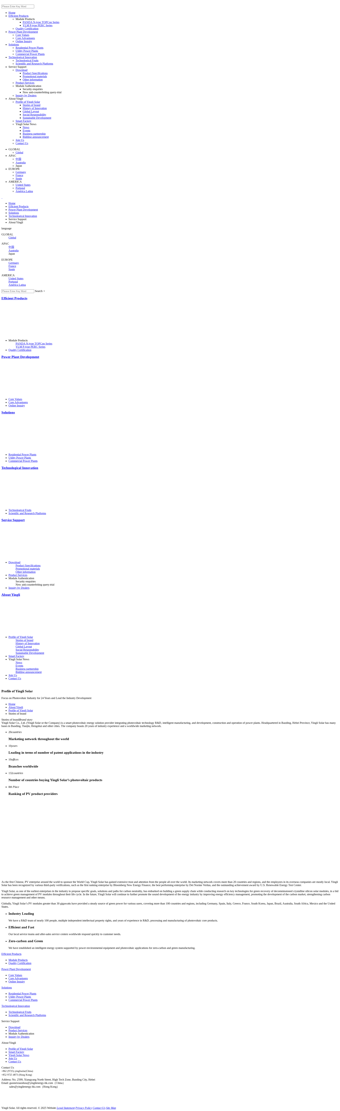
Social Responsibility (34, 114)
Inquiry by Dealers (26, 95)
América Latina (17, 284)
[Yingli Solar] (1, 197)
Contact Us (22, 143)
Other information (33, 79)
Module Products (18, 959)
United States (15, 278)
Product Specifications (35, 73)
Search (38, 291)
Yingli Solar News (18, 1055)
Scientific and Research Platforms (34, 63)
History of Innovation (35, 108)
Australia (13, 250)
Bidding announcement (36, 136)
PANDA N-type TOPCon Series (41, 22)
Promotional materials (35, 76)
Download (21, 69)
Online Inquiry (24, 41)
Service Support (13, 520)
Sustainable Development (37, 117)
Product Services (25, 82)
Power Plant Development (20, 357)
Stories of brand (31, 105)
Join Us (20, 140)
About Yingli (10, 595)
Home (11, 704)
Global (12, 237)
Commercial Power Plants (30, 54)
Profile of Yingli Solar (28, 101)
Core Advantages (25, 38)
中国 (11, 246)
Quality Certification (27, 28)
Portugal (13, 281)
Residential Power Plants (29, 47)
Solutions (8, 412)
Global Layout (31, 111)
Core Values (22, 34)
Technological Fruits (27, 60)
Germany (13, 262)
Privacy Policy (83, 1107)
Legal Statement (66, 1107)
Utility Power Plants (27, 50)
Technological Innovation (19, 468)
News (26, 127)
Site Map (111, 1107)
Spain (11, 269)
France (12, 266)
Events (26, 130)
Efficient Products (14, 298)
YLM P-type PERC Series (37, 25)
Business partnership (34, 133)
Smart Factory (23, 120)
